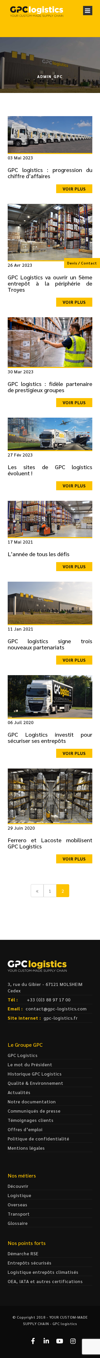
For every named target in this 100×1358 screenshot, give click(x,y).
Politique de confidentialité (38, 1138)
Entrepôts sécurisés (30, 1263)
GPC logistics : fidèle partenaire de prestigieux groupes (50, 386)
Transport (19, 1214)
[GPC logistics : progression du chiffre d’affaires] (50, 134)
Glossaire (18, 1223)
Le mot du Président (30, 1064)
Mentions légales (26, 1148)
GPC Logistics (23, 1055)
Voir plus (74, 189)
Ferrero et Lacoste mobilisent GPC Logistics (50, 843)
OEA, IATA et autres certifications (45, 1281)
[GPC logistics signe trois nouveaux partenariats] (50, 602)
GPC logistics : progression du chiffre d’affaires (50, 172)
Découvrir (18, 1186)
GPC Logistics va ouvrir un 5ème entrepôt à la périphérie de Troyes (50, 283)
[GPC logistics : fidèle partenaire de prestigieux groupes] (50, 341)
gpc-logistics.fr (61, 1018)
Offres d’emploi (25, 1129)
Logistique (19, 1195)
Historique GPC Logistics (35, 1074)
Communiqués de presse (34, 1111)
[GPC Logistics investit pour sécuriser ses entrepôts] (50, 695)
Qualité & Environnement (35, 1083)
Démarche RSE (23, 1253)
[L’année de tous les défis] (50, 518)
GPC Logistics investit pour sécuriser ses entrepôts (50, 737)
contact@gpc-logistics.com (56, 1008)
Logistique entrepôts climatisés (43, 1272)
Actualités (19, 1092)
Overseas (17, 1204)
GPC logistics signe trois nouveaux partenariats (50, 644)
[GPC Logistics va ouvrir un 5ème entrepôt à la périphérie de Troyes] (50, 231)
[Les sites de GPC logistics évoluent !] (50, 433)
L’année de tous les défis (38, 553)
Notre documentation (32, 1101)
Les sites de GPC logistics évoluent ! (50, 470)
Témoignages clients (31, 1120)
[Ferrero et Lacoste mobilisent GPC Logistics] (50, 795)
